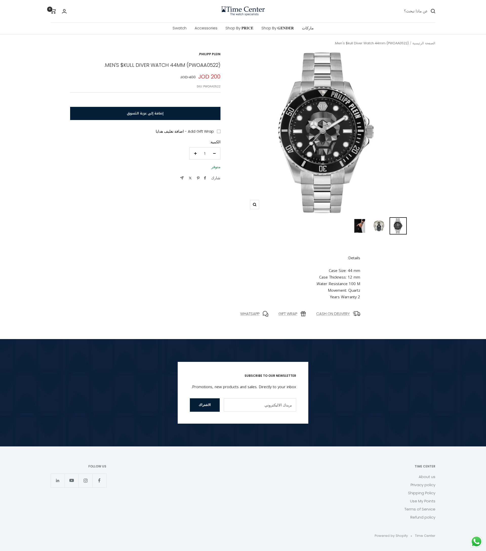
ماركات (308, 28)
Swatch (180, 28)
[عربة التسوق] (53, 11)
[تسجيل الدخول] (64, 11)
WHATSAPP (249, 313)
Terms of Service (419, 509)
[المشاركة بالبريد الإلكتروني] (182, 178)
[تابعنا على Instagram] (85, 480)
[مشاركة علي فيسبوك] (205, 178)
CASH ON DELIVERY (333, 313)
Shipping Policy (421, 493)
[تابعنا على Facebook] (99, 480)
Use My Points (422, 501)
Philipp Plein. (209, 54)
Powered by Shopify (391, 535)
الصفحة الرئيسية (423, 43)
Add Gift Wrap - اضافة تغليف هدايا (185, 131)
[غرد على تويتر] (190, 178)
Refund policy (422, 517)
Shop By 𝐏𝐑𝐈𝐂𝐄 (239, 28)
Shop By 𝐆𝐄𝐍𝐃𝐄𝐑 (277, 28)
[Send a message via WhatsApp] (476, 541)
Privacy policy (423, 484)
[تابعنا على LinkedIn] (58, 480)
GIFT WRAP (287, 313)
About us (427, 476)
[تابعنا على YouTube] (71, 480)
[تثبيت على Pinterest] (198, 178)
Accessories (206, 28)
